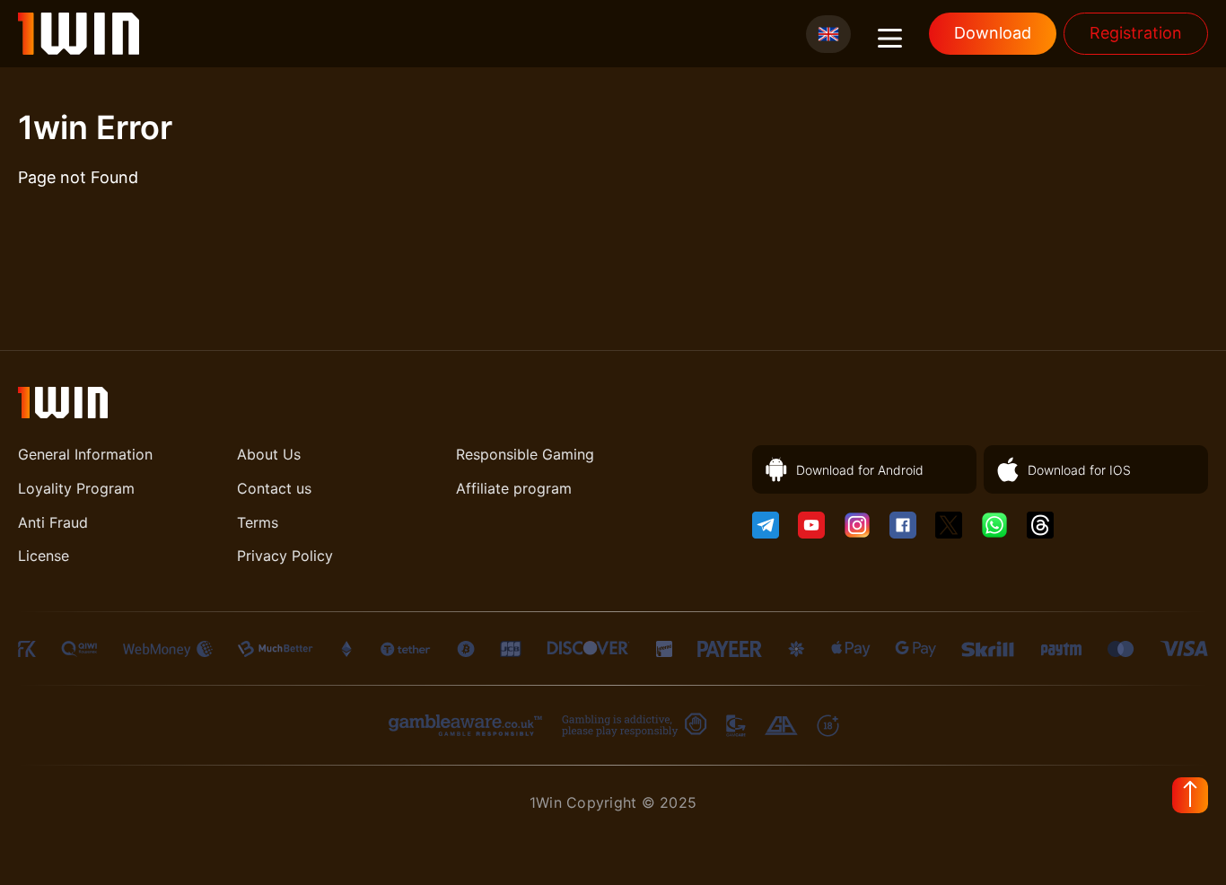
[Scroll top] (1190, 795)
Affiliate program (514, 488)
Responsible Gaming (525, 454)
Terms (257, 522)
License (43, 556)
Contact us (274, 488)
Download (992, 32)
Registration (1136, 32)
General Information (85, 454)
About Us (269, 454)
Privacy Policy (285, 556)
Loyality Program (76, 488)
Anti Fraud (53, 522)
